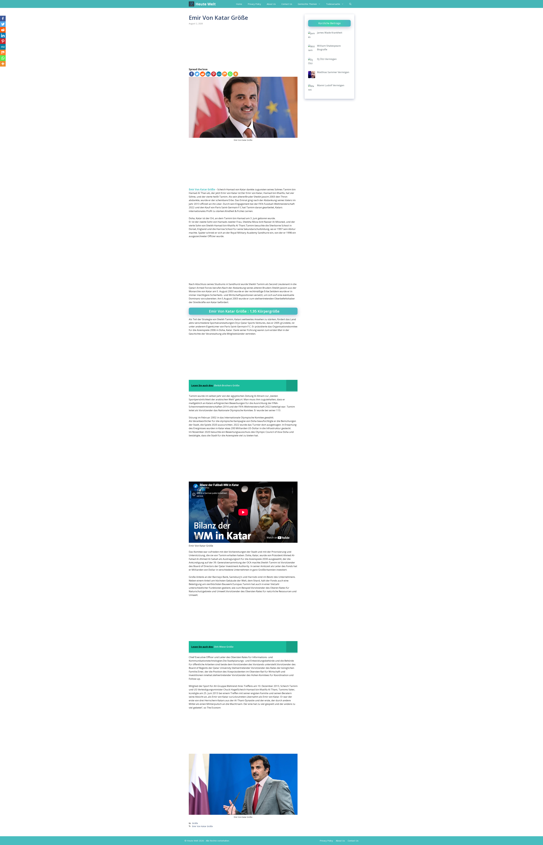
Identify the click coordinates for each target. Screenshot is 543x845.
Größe (195, 823)
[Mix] (224, 74)
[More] (235, 74)
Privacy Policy (254, 4)
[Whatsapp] (230, 74)
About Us (271, 4)
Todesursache (333, 4)
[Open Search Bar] (350, 4)
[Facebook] (191, 74)
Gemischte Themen (307, 4)
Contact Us (286, 4)
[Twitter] (197, 74)
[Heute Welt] (191, 4)
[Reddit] (202, 74)
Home (239, 4)
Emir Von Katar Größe (202, 189)
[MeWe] (219, 74)
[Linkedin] (208, 74)
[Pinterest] (213, 74)
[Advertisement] (243, 46)
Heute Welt (206, 4)
